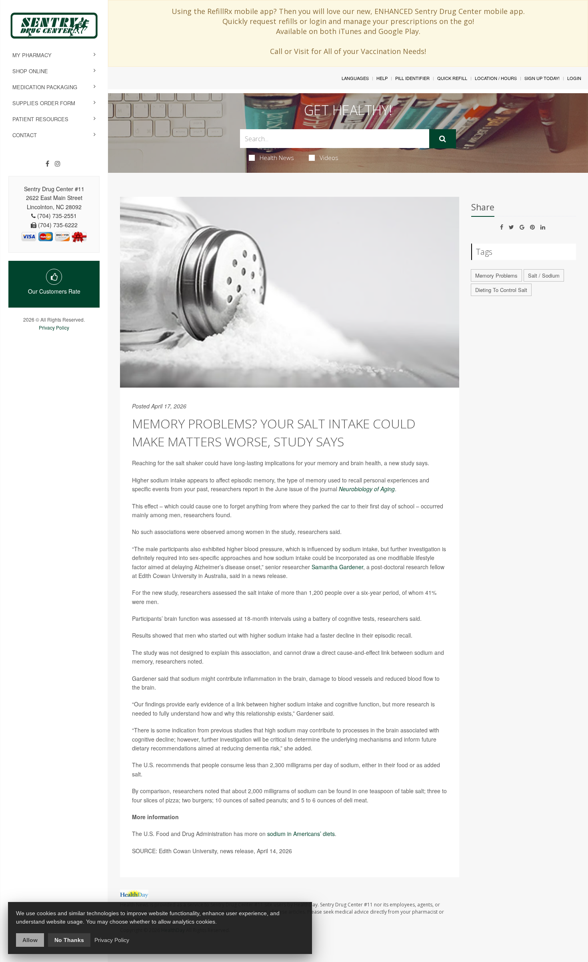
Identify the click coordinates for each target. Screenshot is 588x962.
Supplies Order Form (43, 103)
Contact (24, 135)
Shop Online (30, 71)
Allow (30, 940)
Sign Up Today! (542, 78)
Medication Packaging (44, 87)
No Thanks (69, 940)
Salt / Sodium (544, 275)
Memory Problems (496, 275)
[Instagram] (57, 164)
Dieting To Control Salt (501, 290)
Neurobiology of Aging (367, 489)
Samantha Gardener (337, 567)
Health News (277, 158)
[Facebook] (47, 164)
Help (382, 78)
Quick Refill (452, 78)
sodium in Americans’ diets (301, 834)
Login (574, 78)
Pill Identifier (412, 78)
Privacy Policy (54, 327)
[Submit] (442, 138)
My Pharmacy (32, 55)
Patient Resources (40, 119)
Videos (329, 158)
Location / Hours (496, 78)
